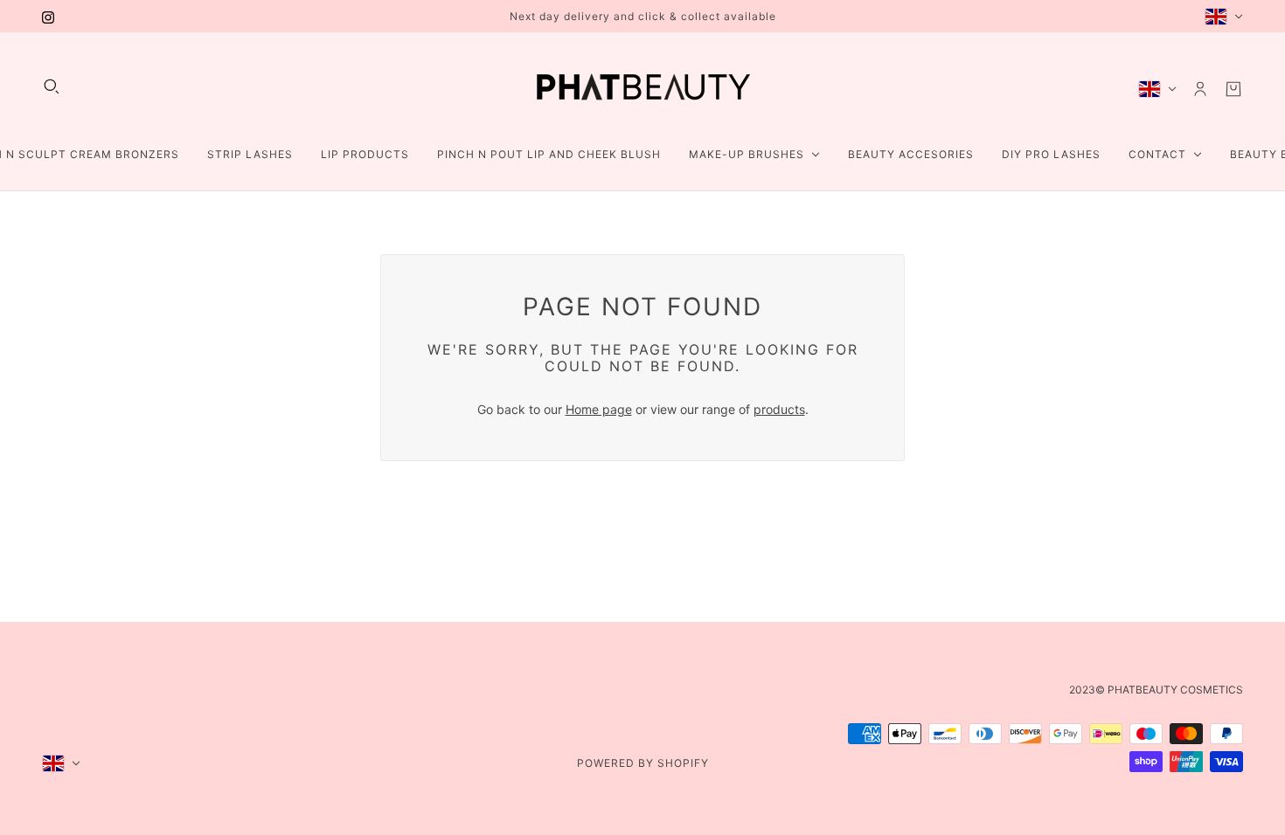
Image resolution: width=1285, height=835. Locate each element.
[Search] (51, 86)
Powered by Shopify (643, 762)
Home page (599, 409)
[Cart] (1233, 89)
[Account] (1200, 89)
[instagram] (48, 16)
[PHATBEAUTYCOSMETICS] (642, 88)
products (779, 409)
